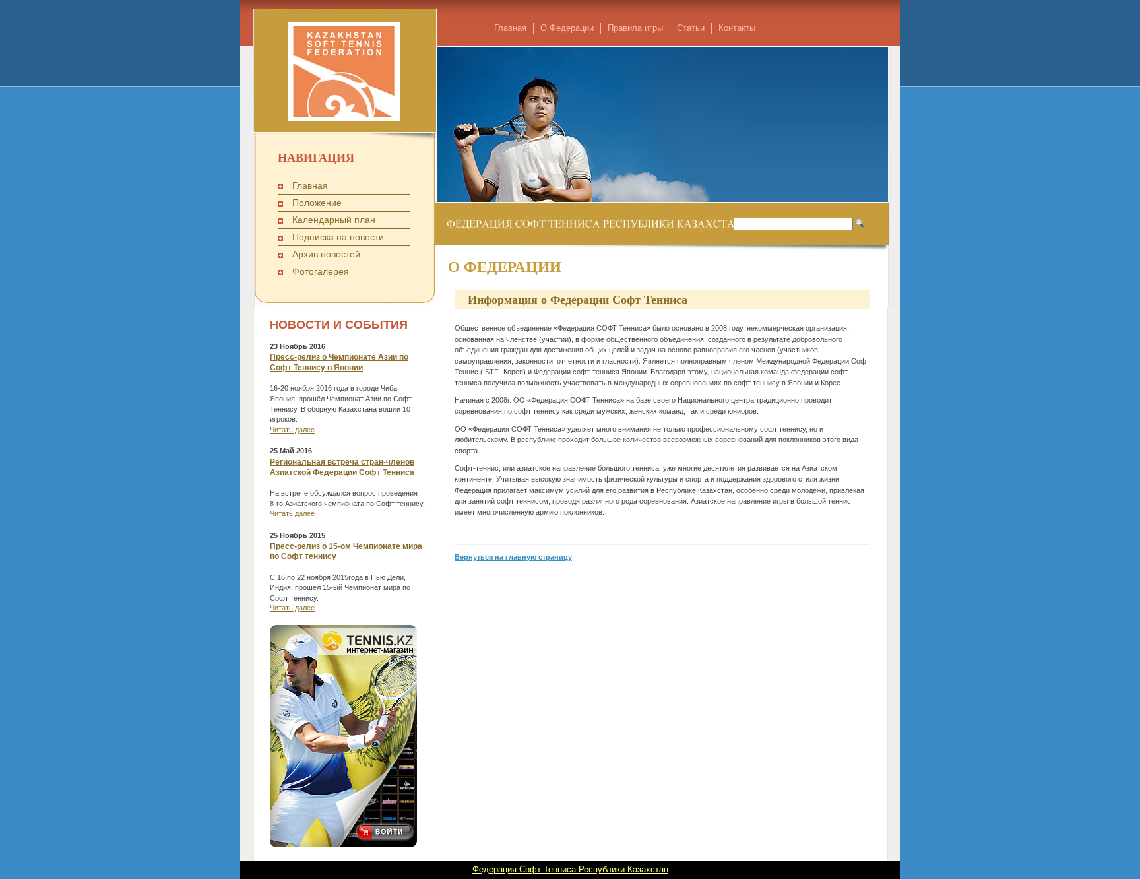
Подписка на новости (338, 237)
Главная (510, 28)
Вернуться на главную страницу (513, 557)
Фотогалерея (320, 271)
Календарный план (333, 219)
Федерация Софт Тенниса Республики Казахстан (570, 869)
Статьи (691, 28)
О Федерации (567, 28)
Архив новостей (326, 254)
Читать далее (292, 430)
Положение (317, 202)
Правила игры (635, 28)
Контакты (736, 28)
